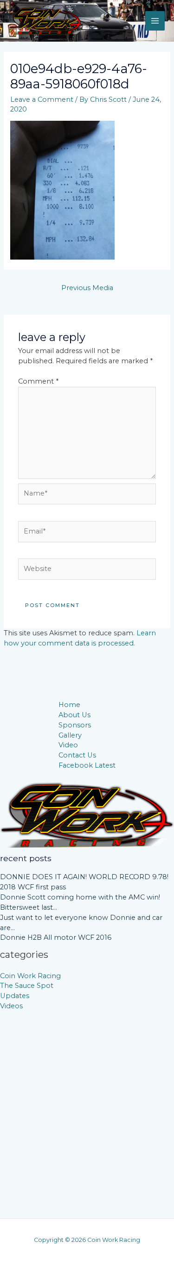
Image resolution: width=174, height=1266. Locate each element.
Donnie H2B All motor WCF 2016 (55, 937)
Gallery (70, 735)
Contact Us (77, 755)
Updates (14, 996)
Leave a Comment (41, 99)
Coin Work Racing (30, 976)
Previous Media (87, 288)
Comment (38, 381)
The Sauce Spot (26, 985)
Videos (11, 1006)
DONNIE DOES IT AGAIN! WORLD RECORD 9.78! (84, 877)
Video (68, 745)
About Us (74, 715)
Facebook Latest (87, 765)
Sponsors (74, 725)
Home (69, 705)
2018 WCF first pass (33, 887)
